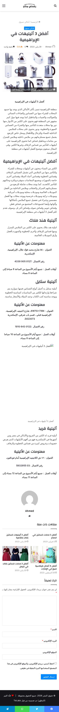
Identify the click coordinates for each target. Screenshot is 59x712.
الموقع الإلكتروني (50, 652)
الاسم (54, 629)
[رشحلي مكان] (29, 5)
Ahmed (48, 47)
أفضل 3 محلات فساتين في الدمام (45, 536)
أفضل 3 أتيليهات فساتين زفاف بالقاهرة (17, 536)
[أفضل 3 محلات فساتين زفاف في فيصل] (15, 553)
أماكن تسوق (24, 22)
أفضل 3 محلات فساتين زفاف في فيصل (15, 565)
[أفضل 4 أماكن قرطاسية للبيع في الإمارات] (44, 554)
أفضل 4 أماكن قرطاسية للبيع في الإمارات (46, 567)
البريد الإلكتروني (49, 641)
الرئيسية (34, 22)
